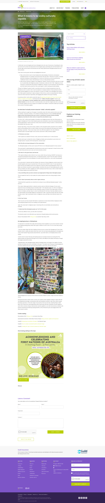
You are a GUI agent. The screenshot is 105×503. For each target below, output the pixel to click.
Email (43, 404)
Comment (20, 417)
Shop (82, 8)
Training (67, 8)
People (31, 465)
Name (19, 404)
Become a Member (65, 1)
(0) (86, 1)
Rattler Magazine (21, 469)
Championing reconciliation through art (30, 321)
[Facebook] (79, 498)
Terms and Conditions (43, 494)
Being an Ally (33, 216)
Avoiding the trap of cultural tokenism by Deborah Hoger (34, 326)
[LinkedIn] (84, 498)
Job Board (43, 469)
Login (73, 1)
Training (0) (80, 1)
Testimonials (32, 473)
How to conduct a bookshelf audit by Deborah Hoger (33, 324)
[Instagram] (86, 498)
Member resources (21, 471)
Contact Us (20, 463)
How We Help (59, 8)
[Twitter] (82, 498)
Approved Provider (45, 471)
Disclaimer (30, 494)
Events (19, 473)
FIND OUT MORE (23, 379)
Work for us (35, 494)
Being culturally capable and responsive (50, 318)
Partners (31, 469)
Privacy (25, 494)
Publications (75, 8)
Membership (44, 463)
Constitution (20, 494)
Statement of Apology (34, 475)
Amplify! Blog (28, 11)
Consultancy (44, 467)
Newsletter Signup (34, 1)
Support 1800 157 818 (23, 1)
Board (31, 467)
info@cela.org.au (57, 465)
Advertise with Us (33, 477)
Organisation (20, 410)
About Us (52, 8)
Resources (44, 473)
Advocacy (43, 465)
